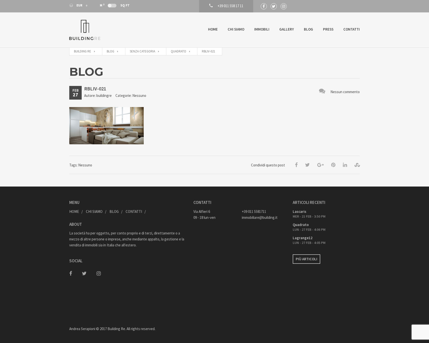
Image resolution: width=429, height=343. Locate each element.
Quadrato (301, 224)
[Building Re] (84, 30)
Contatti (351, 29)
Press (328, 29)
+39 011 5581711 (254, 211)
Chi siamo (236, 29)
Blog (308, 29)
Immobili (261, 29)
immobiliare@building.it (260, 217)
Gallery (286, 29)
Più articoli (306, 259)
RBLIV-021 (95, 88)
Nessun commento (345, 91)
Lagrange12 (303, 237)
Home (213, 29)
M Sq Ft (115, 5)
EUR (79, 5)
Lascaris (299, 211)
